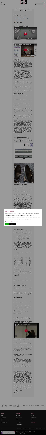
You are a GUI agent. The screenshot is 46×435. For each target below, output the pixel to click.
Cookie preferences (12, 224)
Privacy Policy (11, 221)
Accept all (7, 224)
